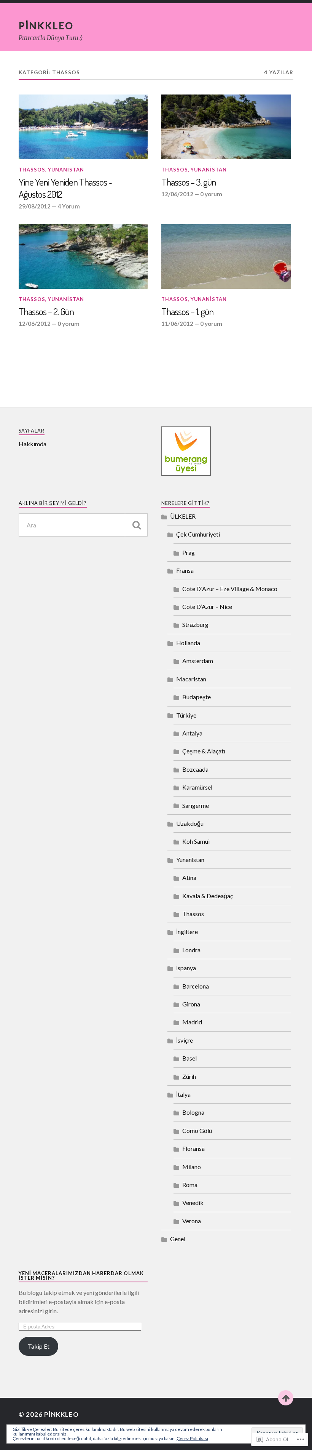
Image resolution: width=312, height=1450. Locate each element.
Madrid (192, 1021)
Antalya (192, 733)
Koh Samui (196, 841)
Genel (177, 1238)
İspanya (186, 967)
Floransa (193, 1148)
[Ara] (136, 525)
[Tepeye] (285, 1397)
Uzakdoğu (190, 823)
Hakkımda (32, 443)
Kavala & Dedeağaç (207, 895)
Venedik (193, 1202)
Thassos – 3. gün (188, 182)
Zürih (189, 1076)
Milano (191, 1166)
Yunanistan (66, 170)
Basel (189, 1058)
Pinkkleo (46, 25)
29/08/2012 (35, 206)
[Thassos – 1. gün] (225, 256)
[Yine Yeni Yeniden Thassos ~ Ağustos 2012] (83, 127)
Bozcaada (195, 769)
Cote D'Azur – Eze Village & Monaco (229, 588)
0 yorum (211, 194)
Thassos (32, 170)
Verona (191, 1220)
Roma (189, 1184)
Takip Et (38, 1346)
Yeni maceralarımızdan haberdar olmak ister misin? (81, 1275)
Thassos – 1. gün (187, 311)
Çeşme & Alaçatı (203, 751)
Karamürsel (197, 787)
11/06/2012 (177, 323)
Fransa (185, 570)
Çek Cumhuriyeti (198, 534)
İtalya (183, 1094)
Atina (189, 877)
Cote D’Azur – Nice (207, 606)
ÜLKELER (183, 516)
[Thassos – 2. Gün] (83, 256)
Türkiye (186, 715)
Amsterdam (197, 660)
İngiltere (187, 931)
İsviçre (184, 1040)
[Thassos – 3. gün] (225, 127)
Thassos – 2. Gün (46, 311)
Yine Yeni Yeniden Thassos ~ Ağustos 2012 (65, 188)
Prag (188, 552)
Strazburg (195, 624)
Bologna (193, 1112)
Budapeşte (196, 696)
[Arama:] (83, 525)
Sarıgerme (195, 805)
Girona (191, 1004)
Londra (191, 949)
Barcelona (195, 986)
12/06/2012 (177, 194)
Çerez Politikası (192, 1438)
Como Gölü (197, 1130)
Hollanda (188, 642)
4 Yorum (68, 206)
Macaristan (191, 679)
